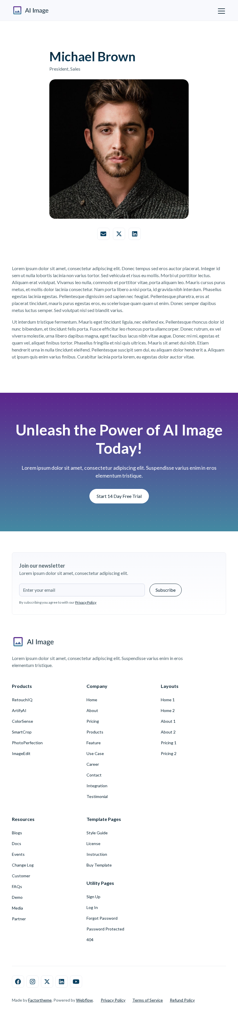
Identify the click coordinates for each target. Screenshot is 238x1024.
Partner (19, 918)
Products (94, 731)
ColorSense (22, 721)
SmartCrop (22, 731)
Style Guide (97, 832)
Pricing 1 (168, 742)
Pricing (92, 721)
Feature (93, 742)
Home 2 (168, 710)
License (93, 843)
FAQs (17, 886)
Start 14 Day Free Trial (119, 496)
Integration (96, 785)
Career (92, 764)
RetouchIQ (22, 699)
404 (89, 939)
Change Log (23, 864)
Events (18, 854)
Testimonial (97, 796)
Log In (92, 907)
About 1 (168, 721)
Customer (21, 875)
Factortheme (40, 1000)
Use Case (95, 753)
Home (91, 699)
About (92, 710)
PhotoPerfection (27, 742)
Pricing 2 (168, 753)
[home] (31, 10)
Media (17, 907)
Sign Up (93, 896)
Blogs (17, 832)
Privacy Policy (113, 1000)
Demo (17, 897)
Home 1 (168, 699)
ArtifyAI (19, 710)
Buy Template (99, 864)
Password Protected (105, 928)
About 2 (168, 731)
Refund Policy (182, 1000)
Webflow (84, 1000)
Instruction (96, 854)
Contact (94, 774)
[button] (220, 10)
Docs (16, 843)
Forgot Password (102, 918)
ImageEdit (21, 753)
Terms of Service (147, 1000)
